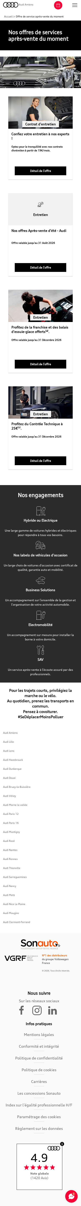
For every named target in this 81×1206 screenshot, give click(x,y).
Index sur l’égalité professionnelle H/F (39, 1105)
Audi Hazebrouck (13, 759)
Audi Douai (9, 777)
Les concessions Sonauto (38, 1093)
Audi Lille (8, 741)
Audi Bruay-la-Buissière (17, 786)
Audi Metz (9, 895)
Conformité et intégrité (39, 1046)
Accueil (8, 16)
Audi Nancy (9, 886)
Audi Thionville (11, 868)
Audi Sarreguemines (15, 877)
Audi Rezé (9, 841)
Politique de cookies (39, 1069)
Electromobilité (40, 625)
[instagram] (39, 1010)
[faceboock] (24, 1010)
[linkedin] (54, 1010)
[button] (75, 5)
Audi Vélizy (9, 795)
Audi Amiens (10, 732)
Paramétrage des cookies (39, 1116)
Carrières (39, 1081)
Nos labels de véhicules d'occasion (41, 555)
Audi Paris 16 (11, 822)
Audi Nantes (10, 850)
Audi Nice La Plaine (14, 904)
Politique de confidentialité (39, 1058)
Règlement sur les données (39, 1128)
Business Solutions (40, 590)
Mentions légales (39, 1034)
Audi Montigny (11, 831)
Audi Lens (8, 750)
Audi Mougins (11, 913)
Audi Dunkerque (12, 768)
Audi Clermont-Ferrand (16, 922)
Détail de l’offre (40, 171)
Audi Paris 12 (11, 813)
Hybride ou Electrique (41, 520)
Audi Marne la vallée (15, 804)
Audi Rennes (10, 859)
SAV (40, 659)
